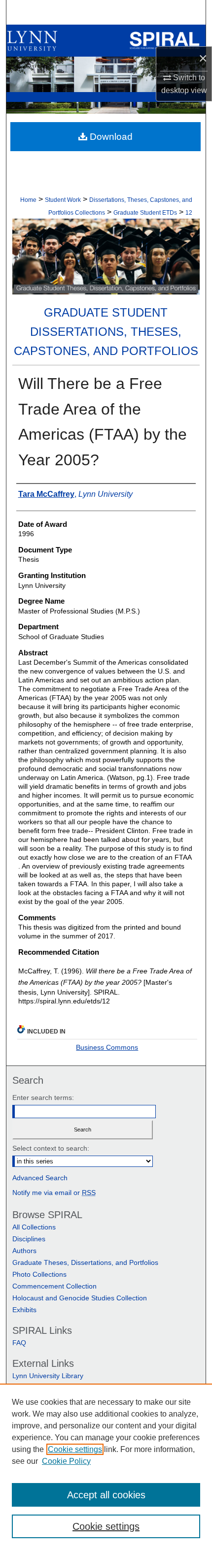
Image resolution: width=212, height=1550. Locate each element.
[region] (106, 1467)
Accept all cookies (106, 1494)
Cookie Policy (66, 1461)
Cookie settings (75, 1449)
